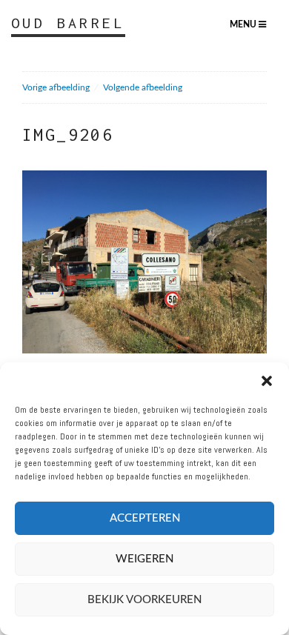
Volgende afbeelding (142, 87)
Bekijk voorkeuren (144, 599)
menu (244, 24)
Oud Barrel (68, 22)
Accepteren (145, 518)
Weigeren (144, 559)
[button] (266, 380)
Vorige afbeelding (56, 87)
